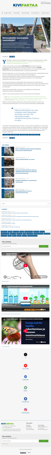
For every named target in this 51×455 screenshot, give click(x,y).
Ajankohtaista (8, 13)
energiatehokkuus (29, 231)
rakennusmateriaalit (38, 233)
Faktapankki (16, 13)
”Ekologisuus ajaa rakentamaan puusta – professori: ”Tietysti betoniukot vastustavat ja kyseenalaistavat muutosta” (25, 62)
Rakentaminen (24, 134)
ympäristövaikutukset (34, 134)
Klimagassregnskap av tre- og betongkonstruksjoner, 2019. (27, 99)
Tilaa (44, 246)
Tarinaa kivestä (45, 13)
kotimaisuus (19, 233)
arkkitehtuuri (4, 231)
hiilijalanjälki (6, 134)
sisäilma (9, 235)
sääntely (14, 235)
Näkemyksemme (25, 13)
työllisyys (24, 235)
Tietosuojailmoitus (5, 443)
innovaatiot (36, 231)
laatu (24, 233)
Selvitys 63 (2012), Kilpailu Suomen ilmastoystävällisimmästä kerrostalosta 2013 (26, 96)
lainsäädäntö (15, 134)
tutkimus (19, 235)
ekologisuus (16, 231)
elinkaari (22, 231)
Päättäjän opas (35, 13)
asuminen (10, 231)
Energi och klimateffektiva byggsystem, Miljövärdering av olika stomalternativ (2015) (27, 98)
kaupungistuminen (5, 233)
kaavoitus (42, 231)
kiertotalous (13, 233)
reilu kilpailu (4, 235)
